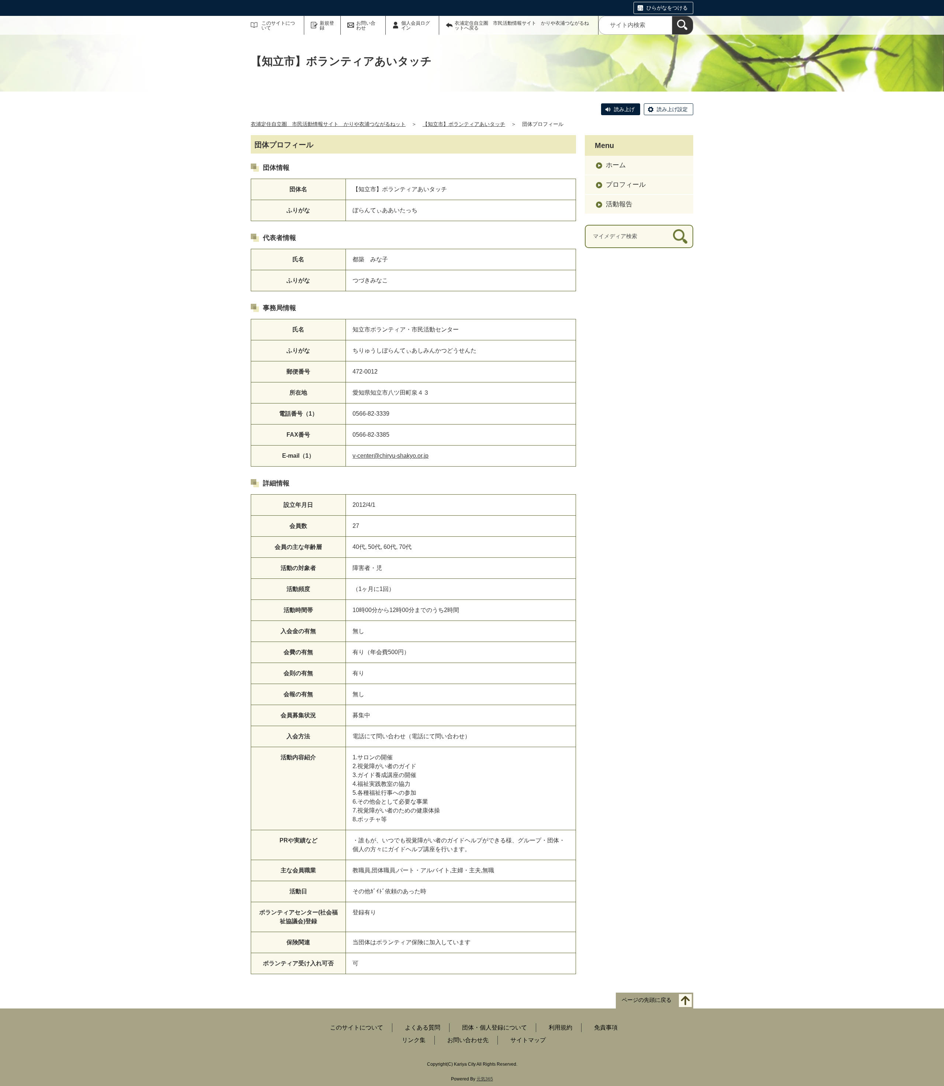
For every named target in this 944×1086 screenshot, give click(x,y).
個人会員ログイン (415, 25)
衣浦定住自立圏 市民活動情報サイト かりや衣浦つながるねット (328, 124)
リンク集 (414, 1040)
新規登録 (327, 25)
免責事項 (606, 1027)
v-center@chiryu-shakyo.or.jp (390, 456)
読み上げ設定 (672, 109)
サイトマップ (528, 1040)
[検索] (682, 25)
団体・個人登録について (494, 1027)
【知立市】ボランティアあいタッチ (464, 124)
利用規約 (560, 1027)
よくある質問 (422, 1027)
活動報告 (619, 204)
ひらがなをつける (667, 8)
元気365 (484, 1079)
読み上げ (624, 109)
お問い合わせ (365, 25)
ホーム (616, 165)
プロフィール (626, 184)
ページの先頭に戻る (646, 1000)
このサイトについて (278, 25)
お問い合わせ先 (468, 1040)
